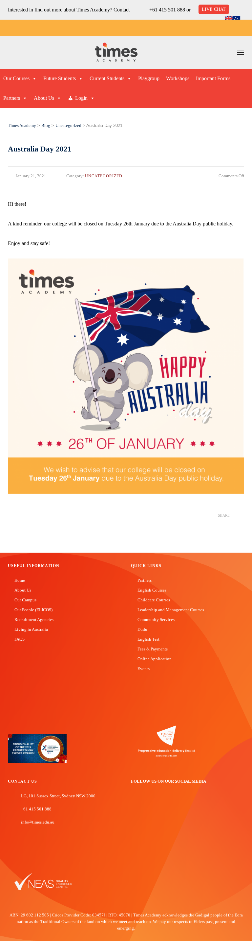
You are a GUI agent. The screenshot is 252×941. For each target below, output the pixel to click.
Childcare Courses (153, 599)
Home (19, 580)
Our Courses (16, 78)
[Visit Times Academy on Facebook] (134, 804)
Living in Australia (31, 629)
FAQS (19, 639)
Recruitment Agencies (33, 619)
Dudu (142, 629)
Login (81, 98)
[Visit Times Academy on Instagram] (154, 804)
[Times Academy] (116, 52)
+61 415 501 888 (167, 9)
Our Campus (25, 599)
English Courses (151, 590)
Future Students (59, 78)
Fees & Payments (152, 649)
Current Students (107, 78)
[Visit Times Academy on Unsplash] (144, 804)
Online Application (154, 658)
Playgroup (148, 78)
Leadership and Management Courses (170, 609)
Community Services (156, 619)
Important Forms (213, 78)
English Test (148, 639)
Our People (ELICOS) (33, 609)
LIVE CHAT (214, 9)
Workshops (177, 78)
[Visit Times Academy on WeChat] (163, 804)
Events (143, 668)
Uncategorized (103, 176)
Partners (11, 98)
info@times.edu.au (37, 822)
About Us (44, 98)
